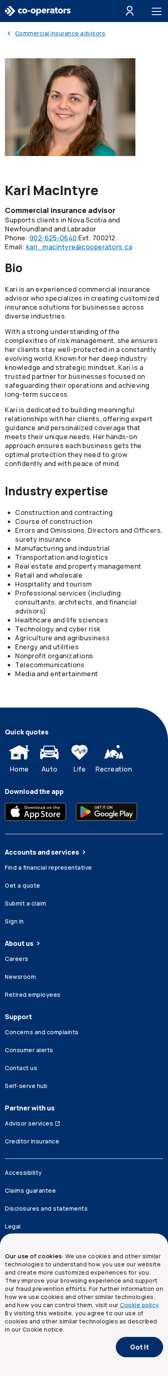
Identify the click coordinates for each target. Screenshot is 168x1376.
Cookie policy (139, 1305)
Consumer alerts (29, 1050)
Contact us (21, 1068)
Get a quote (22, 885)
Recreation (113, 769)
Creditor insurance (32, 1141)
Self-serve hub (26, 1086)
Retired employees (33, 994)
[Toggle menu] (158, 11)
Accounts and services (42, 852)
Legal (13, 1226)
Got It (139, 1347)
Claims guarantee (30, 1190)
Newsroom (20, 976)
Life (79, 769)
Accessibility (23, 1172)
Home (19, 769)
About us (19, 943)
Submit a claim (25, 903)
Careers (17, 959)
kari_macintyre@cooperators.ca (79, 246)
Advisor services (29, 1123)
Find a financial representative (48, 867)
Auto (49, 769)
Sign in (14, 921)
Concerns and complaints (42, 1032)
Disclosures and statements (46, 1208)
